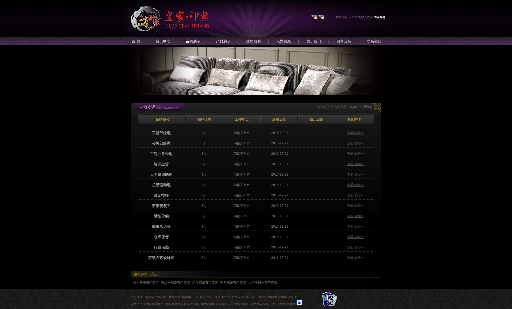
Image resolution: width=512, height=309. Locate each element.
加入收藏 (367, 17)
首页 (353, 107)
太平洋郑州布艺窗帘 (262, 282)
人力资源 (366, 107)
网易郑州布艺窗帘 (233, 282)
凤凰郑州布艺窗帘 (146, 282)
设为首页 (354, 17)
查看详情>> (355, 133)
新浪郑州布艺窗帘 (205, 282)
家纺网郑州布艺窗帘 (175, 282)
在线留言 (342, 17)
